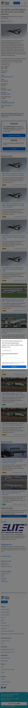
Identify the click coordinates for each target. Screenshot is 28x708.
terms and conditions (18, 362)
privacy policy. (16, 363)
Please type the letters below (10, 353)
